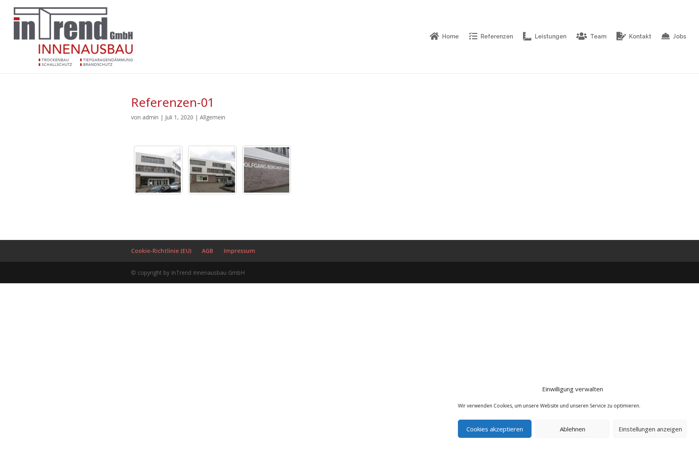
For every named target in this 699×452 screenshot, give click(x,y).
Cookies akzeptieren (494, 429)
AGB (207, 251)
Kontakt (640, 36)
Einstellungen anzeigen (650, 429)
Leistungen (550, 36)
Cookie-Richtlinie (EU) (161, 251)
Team (598, 36)
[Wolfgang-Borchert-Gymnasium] (158, 170)
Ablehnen (572, 429)
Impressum (239, 251)
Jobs (679, 36)
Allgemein (212, 117)
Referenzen (497, 36)
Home (450, 36)
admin (150, 117)
